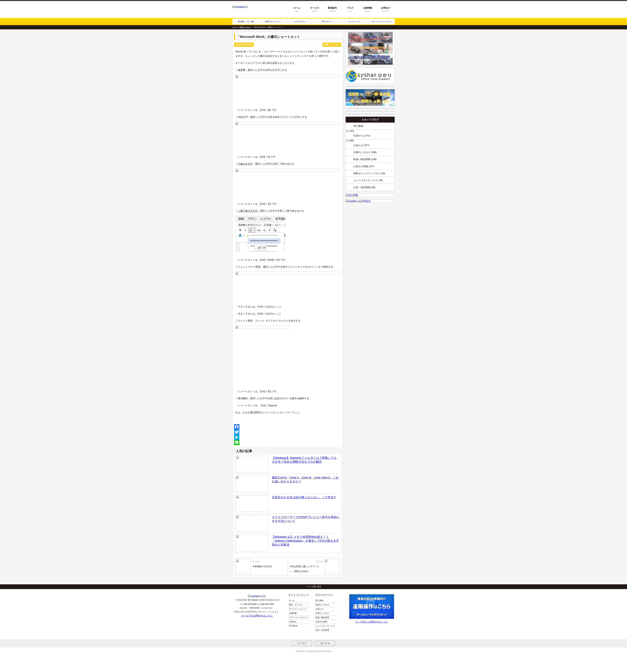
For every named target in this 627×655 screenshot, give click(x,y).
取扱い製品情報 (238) (365, 159)
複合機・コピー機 (246, 21)
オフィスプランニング (381, 21)
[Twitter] (287, 432)
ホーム (297, 9)
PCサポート (327, 21)
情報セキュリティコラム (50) (369, 173)
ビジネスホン (300, 21)
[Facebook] (287, 426)
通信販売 (332, 9)
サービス (314, 9)
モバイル (325, 643)
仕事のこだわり (322, 613)
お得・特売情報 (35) (364, 187)
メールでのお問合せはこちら (257, 615)
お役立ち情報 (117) (363, 166)
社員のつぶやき (361, 135)
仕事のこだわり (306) (365, 152)
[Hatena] (287, 437)
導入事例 (358, 126)
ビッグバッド (354, 21)
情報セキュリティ (273, 21)
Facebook (293, 626)
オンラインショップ (297, 609)
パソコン (302, 643)
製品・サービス (296, 605)
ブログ (350, 9)
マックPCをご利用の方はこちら (371, 622)
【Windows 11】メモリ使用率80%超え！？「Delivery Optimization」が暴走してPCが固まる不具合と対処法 (305, 540)
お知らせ (319, 609)
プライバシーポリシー (298, 617)
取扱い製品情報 (322, 617)
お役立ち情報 (321, 622)
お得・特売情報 (322, 630)
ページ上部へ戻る (313, 586)
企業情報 (367, 9)
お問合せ (385, 9)
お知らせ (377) (361, 145)
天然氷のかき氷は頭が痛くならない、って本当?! (304, 497)
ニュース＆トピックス (325, 626)
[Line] (287, 442)
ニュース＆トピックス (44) (368, 180)
